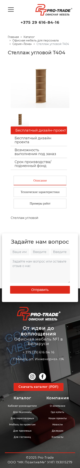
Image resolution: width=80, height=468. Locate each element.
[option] (40, 83)
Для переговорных (22, 418)
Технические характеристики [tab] (40, 192)
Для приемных (22, 430)
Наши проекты (58, 418)
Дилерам (57, 430)
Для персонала (22, 412)
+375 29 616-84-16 (40, 22)
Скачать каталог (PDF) (38, 387)
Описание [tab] (40, 180)
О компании (57, 406)
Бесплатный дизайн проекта (33, 140)
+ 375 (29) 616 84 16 (39, 352)
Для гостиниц (22, 437)
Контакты (57, 437)
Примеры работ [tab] (40, 203)
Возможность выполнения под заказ (35, 152)
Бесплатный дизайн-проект (40, 130)
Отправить (40, 290)
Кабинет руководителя (22, 406)
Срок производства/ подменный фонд (33, 164)
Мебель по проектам (22, 424)
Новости (57, 424)
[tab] (39, 140)
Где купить (57, 412)
